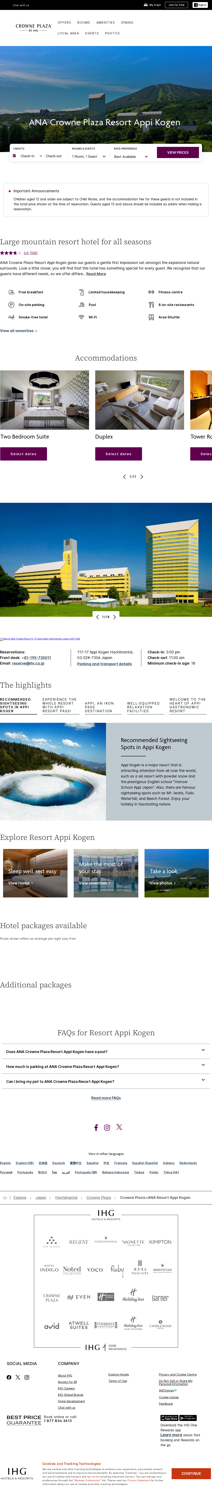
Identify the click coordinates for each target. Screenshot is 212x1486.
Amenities (105, 22)
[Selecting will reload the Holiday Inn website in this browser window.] (133, 1297)
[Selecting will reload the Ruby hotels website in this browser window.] (117, 1269)
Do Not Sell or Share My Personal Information (176, 1382)
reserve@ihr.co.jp (28, 663)
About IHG (65, 1375)
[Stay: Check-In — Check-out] (38, 156)
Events (92, 33)
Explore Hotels (118, 1374)
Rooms (83, 22)
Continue (191, 1473)
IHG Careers (66, 1388)
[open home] (6, 1197)
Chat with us (66, 1407)
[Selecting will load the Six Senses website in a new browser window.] (51, 1241)
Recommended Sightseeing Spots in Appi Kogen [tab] (15, 705)
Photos (112, 33)
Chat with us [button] (21, 5)
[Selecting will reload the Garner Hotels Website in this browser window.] (160, 1297)
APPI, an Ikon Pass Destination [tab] (99, 707)
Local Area (68, 33)
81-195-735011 (37, 657)
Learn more (171, 1435)
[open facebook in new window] (94, 1128)
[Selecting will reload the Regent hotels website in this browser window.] (78, 1241)
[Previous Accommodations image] (124, 476)
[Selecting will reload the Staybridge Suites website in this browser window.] (106, 1325)
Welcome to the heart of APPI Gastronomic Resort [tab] (188, 705)
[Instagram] (27, 1377)
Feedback (166, 1403)
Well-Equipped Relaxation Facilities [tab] (143, 707)
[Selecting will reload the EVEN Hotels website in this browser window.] (78, 1297)
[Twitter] (18, 1377)
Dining (127, 22)
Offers (64, 22)
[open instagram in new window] (105, 1128)
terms (95, 1476)
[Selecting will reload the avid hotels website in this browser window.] (51, 1325)
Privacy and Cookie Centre (178, 1374)
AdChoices (166, 1390)
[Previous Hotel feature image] (98, 617)
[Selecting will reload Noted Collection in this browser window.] (72, 1269)
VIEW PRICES (178, 152)
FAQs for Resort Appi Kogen (106, 1033)
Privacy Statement (139, 1480)
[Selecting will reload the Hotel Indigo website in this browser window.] (49, 1269)
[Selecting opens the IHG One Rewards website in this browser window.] (106, 1347)
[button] (200, 5)
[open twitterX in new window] (117, 1128)
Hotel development (71, 1401)
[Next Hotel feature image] (113, 617)
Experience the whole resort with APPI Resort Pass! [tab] (59, 705)
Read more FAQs (106, 1098)
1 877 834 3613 (58, 1421)
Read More (96, 274)
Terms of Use (117, 1381)
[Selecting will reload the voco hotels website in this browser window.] (95, 1269)
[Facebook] (10, 1377)
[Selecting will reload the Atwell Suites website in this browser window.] (78, 1325)
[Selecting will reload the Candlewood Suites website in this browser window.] (160, 1325)
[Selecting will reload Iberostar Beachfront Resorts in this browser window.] (162, 1269)
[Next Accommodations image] (141, 476)
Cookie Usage (169, 1397)
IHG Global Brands (70, 1395)
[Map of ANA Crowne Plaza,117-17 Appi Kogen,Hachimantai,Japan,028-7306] (40, 638)
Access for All (67, 1382)
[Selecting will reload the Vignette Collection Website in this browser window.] (133, 1241)
